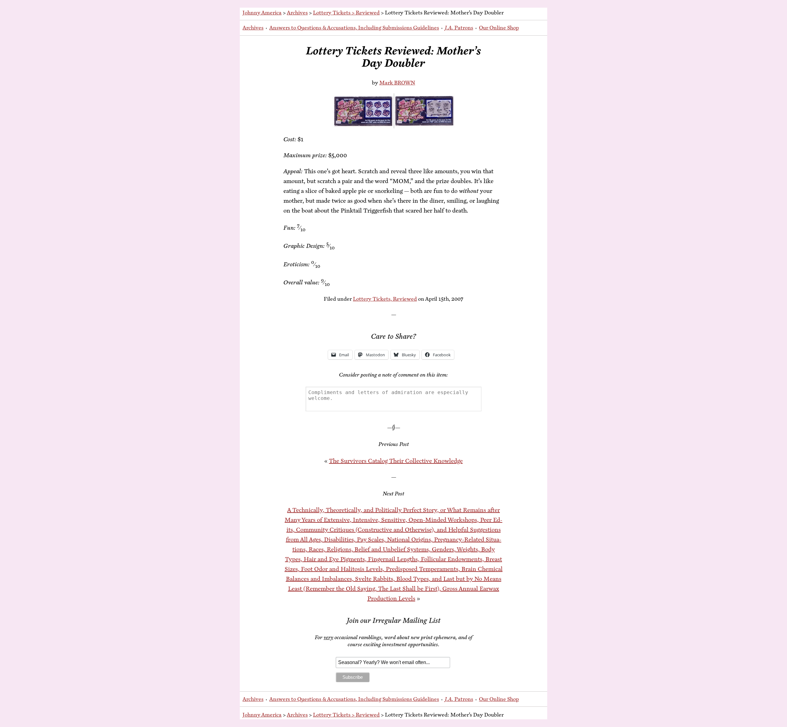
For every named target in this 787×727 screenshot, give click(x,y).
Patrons (459, 27)
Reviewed (368, 12)
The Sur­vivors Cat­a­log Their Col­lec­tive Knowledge (396, 461)
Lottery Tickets (331, 12)
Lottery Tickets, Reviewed (385, 299)
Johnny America (262, 12)
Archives (297, 12)
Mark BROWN (397, 82)
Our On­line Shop (499, 27)
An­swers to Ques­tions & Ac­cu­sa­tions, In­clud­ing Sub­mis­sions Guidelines (354, 27)
